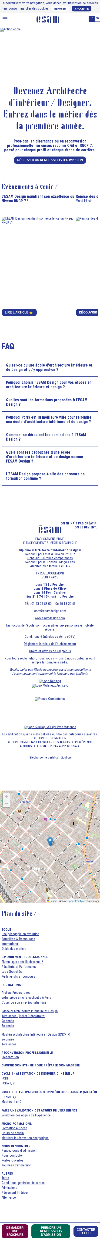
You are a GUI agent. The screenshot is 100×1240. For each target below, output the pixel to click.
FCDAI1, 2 (8, 1083)
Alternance (9, 1198)
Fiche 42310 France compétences (50, 558)
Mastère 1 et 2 (11, 1102)
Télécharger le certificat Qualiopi (50, 757)
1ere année (9, 1044)
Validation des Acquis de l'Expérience (26, 1115)
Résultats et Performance (19, 967)
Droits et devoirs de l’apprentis (50, 651)
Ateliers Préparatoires (16, 993)
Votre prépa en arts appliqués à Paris (26, 998)
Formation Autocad (14, 1128)
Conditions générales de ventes (23, 1183)
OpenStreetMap (76, 901)
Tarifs (5, 1178)
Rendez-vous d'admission (19, 1151)
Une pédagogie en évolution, (21, 934)
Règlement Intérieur (15, 1193)
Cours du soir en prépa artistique (24, 1003)
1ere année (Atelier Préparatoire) (23, 1016)
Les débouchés (12, 972)
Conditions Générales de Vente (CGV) (50, 637)
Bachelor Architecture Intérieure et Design (30, 1011)
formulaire (52, 662)
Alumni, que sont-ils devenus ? (22, 962)
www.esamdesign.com (50, 618)
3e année (8, 1026)
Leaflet (53, 901)
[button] (50, 842)
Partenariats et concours (18, 977)
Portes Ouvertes (12, 1160)
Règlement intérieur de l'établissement (50, 644)
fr (91, 18)
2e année (8, 1021)
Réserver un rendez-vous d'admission (50, 160)
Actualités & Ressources (18, 939)
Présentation (10, 1057)
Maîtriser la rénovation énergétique (25, 1138)
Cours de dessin (13, 1133)
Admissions (9, 1188)
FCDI (5, 1078)
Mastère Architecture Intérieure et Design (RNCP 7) (36, 1035)
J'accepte (81, 8)
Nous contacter (12, 1156)
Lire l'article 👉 (19, 312)
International (10, 944)
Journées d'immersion (16, 1165)
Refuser (60, 8)
